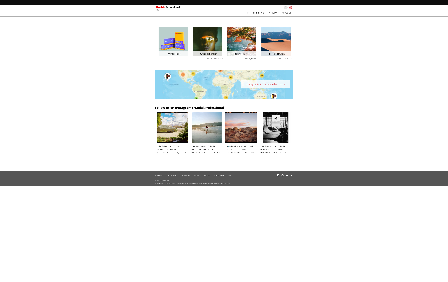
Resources (273, 12)
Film (248, 12)
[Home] (168, 7)
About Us (286, 12)
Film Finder (259, 12)
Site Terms (186, 175)
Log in (230, 175)
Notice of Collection (202, 175)
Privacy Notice (172, 175)
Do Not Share (219, 175)
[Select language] (290, 7)
